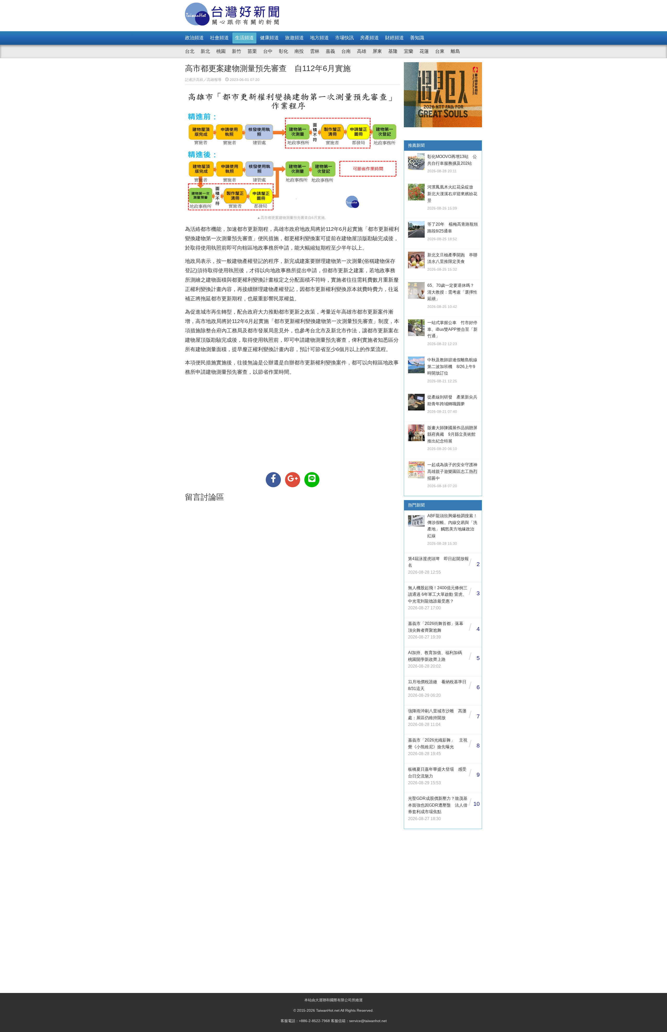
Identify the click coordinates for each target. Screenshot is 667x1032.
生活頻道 (244, 37)
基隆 (393, 51)
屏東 (377, 51)
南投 (299, 51)
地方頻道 (319, 37)
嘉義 (330, 51)
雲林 (314, 51)
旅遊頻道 (294, 37)
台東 (439, 51)
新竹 (236, 51)
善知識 (417, 37)
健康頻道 (269, 37)
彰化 (283, 51)
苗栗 (252, 51)
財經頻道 (394, 37)
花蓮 (424, 51)
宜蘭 (408, 51)
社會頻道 (219, 37)
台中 (268, 51)
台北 (189, 51)
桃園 (221, 51)
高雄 (361, 51)
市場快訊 (344, 37)
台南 (346, 51)
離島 (455, 51)
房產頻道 (369, 37)
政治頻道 (194, 37)
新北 (205, 51)
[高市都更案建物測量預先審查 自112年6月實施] (273, 479)
